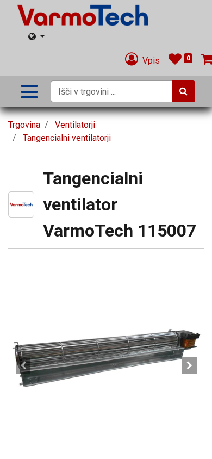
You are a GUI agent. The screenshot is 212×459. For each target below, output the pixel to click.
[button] (23, 365)
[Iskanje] (183, 91)
